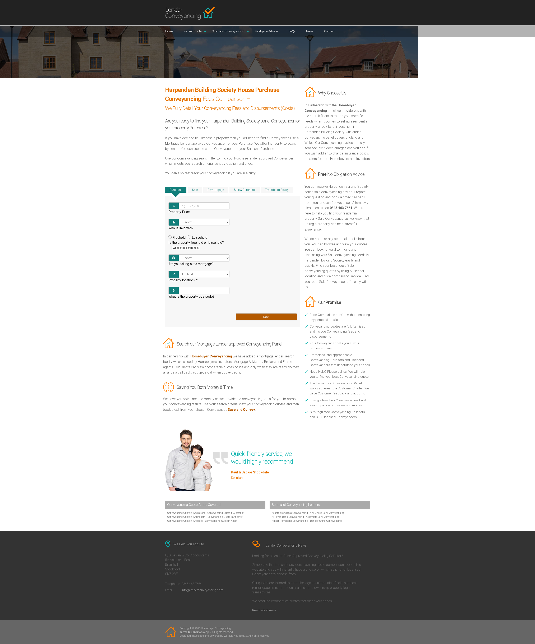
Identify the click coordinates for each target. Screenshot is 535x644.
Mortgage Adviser (266, 31)
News (310, 31)
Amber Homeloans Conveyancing (290, 520)
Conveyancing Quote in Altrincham (186, 516)
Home (169, 31)
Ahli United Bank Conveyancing (327, 512)
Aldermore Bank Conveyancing (322, 516)
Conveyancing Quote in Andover (225, 516)
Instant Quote (192, 31)
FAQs (292, 31)
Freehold (179, 238)
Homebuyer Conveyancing (211, 356)
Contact (329, 31)
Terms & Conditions (192, 632)
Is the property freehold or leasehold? (196, 245)
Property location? (182, 280)
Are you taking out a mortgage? (191, 264)
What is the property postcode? (191, 296)
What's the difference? (186, 247)
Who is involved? (180, 228)
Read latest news (264, 610)
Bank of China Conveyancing (326, 520)
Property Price (179, 212)
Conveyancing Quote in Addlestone (186, 512)
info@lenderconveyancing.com (202, 590)
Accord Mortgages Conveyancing (290, 512)
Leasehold (199, 238)
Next (266, 317)
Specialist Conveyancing (228, 31)
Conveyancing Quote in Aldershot (225, 512)
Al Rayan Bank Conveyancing (288, 516)
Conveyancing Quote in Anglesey (185, 520)
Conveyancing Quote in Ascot (221, 520)
